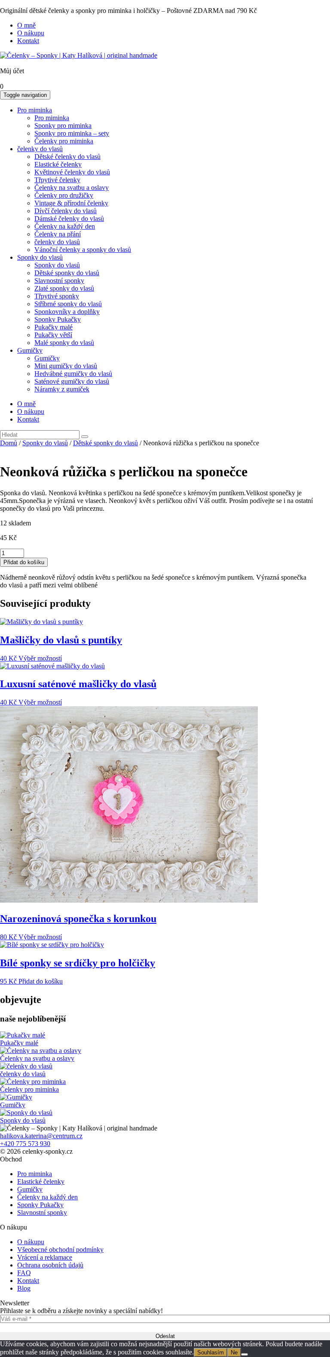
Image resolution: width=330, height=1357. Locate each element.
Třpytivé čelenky (57, 179)
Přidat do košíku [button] (40, 981)
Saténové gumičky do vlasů (71, 381)
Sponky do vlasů (40, 257)
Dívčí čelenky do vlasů (65, 210)
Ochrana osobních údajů (50, 1265)
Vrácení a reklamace (44, 1257)
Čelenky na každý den (64, 226)
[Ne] (244, 1354)
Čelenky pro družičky (63, 195)
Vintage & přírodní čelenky (71, 203)
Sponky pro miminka (63, 125)
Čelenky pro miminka (63, 141)
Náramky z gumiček (61, 389)
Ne (234, 1352)
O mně (26, 25)
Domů (8, 443)
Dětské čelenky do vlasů (67, 156)
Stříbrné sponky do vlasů (68, 303)
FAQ (24, 1272)
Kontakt (28, 40)
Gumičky (30, 350)
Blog (24, 1288)
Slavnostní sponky (59, 280)
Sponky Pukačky (57, 319)
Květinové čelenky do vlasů (72, 172)
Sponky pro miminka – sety (71, 133)
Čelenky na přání (57, 234)
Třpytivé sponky (56, 296)
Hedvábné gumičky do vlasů (73, 373)
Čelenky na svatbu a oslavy (71, 187)
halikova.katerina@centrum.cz (41, 1136)
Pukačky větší (53, 334)
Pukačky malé (53, 327)
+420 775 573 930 (25, 1143)
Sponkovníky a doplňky (67, 311)
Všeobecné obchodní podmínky (60, 1249)
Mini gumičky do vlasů (65, 366)
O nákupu (30, 33)
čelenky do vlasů (40, 148)
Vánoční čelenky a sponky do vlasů (82, 249)
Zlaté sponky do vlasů (64, 288)
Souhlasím (210, 1352)
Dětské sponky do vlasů (66, 272)
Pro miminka (34, 110)
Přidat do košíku (23, 562)
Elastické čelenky (58, 164)
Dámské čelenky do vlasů (69, 218)
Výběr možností (40, 658)
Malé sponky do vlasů (64, 342)
